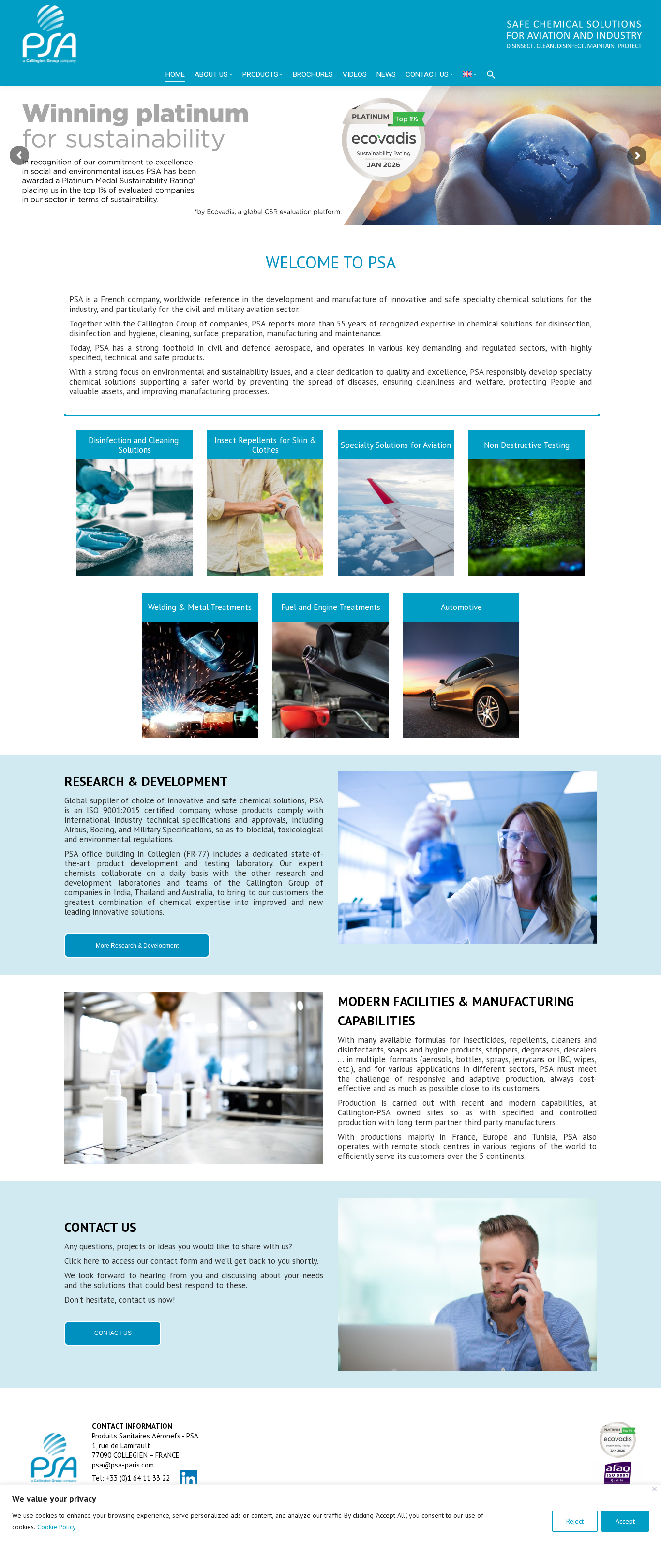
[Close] (654, 1489)
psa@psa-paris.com (123, 1464)
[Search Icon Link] (491, 74)
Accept (625, 1521)
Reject (575, 1521)
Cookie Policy (56, 1527)
